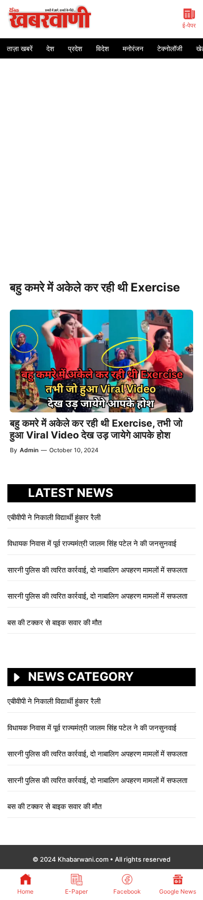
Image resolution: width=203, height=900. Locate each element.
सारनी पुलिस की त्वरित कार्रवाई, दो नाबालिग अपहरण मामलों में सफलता (97, 570)
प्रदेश (75, 48)
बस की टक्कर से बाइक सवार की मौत (54, 622)
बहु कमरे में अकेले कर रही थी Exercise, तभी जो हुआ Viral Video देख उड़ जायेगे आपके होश (96, 429)
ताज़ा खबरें (20, 48)
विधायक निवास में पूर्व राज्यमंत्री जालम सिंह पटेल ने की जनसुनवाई (92, 543)
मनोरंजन (133, 48)
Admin (29, 450)
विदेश (102, 48)
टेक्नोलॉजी (169, 48)
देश (50, 48)
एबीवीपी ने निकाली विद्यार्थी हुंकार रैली (54, 517)
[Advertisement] (101, 164)
